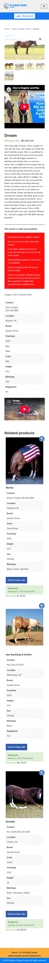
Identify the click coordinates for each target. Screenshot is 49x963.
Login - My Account (24, 16)
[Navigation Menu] (44, 6)
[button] (40, 39)
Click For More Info (16, 580)
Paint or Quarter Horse (21, 29)
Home (6, 29)
